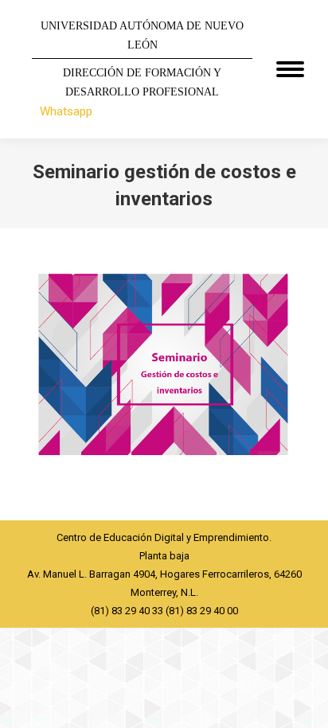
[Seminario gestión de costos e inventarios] (164, 370)
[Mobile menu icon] (290, 69)
